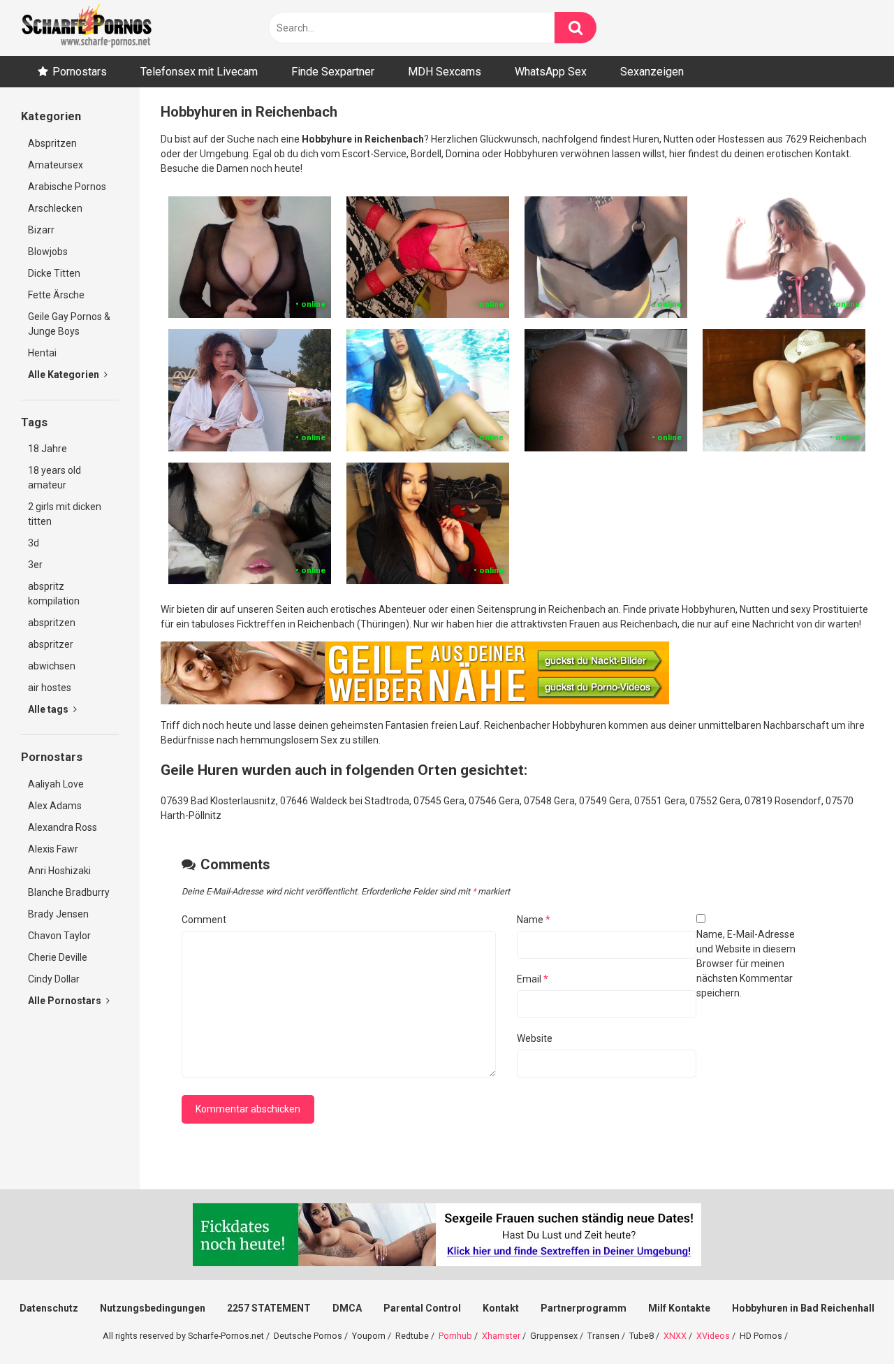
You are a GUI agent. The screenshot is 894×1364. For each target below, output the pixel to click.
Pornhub (455, 1335)
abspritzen (51, 622)
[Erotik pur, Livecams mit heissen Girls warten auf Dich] (415, 700)
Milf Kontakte (679, 1308)
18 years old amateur (54, 478)
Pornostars (79, 71)
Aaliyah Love (56, 784)
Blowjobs (48, 251)
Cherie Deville (57, 957)
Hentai (42, 352)
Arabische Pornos (67, 186)
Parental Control (422, 1308)
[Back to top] (847, 1321)
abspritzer (50, 644)
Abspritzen (52, 143)
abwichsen (51, 666)
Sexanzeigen (652, 71)
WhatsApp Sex (551, 71)
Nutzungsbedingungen (152, 1308)
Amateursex (55, 164)
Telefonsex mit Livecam (199, 71)
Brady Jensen (58, 914)
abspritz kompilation (54, 594)
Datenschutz (49, 1308)
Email (532, 979)
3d (33, 543)
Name (533, 919)
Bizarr (41, 229)
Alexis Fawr (53, 849)
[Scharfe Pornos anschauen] (86, 27)
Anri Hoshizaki (59, 870)
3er (35, 564)
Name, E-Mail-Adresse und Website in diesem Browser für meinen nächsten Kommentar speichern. (746, 964)
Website (534, 1038)
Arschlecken (55, 208)
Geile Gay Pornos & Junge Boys (69, 324)
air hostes (49, 687)
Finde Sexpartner (332, 71)
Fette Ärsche (56, 294)
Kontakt (501, 1308)
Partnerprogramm (583, 1308)
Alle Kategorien (64, 374)
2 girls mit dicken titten (64, 514)
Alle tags (49, 709)
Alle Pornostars (65, 1000)
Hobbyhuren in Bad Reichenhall (803, 1308)
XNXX (675, 1335)
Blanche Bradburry (69, 892)
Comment (204, 919)
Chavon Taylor (59, 935)
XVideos (713, 1335)
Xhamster (501, 1335)
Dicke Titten (54, 273)
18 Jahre (47, 448)
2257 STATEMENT (269, 1308)
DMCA (347, 1308)
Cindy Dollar (54, 979)
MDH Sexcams (444, 71)
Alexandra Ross (62, 827)
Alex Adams (55, 805)
